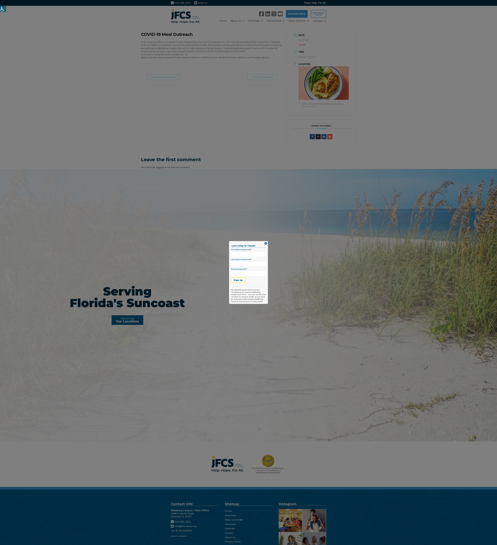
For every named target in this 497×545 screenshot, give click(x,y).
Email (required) (239, 269)
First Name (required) (241, 249)
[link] (3, 9)
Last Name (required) (241, 259)
